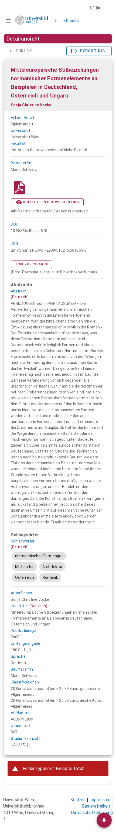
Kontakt (78, 799)
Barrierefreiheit (96, 806)
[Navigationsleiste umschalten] (8, 21)
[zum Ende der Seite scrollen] (104, 820)
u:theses (71, 20)
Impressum (99, 799)
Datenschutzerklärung (92, 812)
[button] (94, 8)
